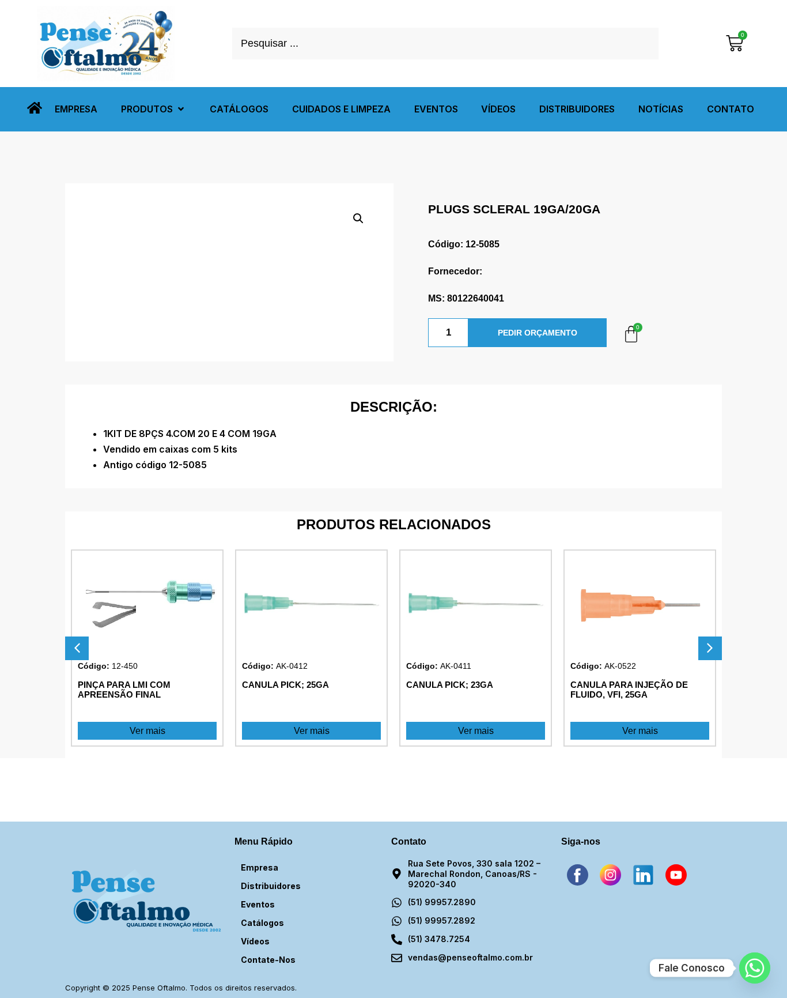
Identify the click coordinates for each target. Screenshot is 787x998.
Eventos (258, 904)
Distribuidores (271, 886)
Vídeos (255, 941)
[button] (153, 109)
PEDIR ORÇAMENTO (537, 332)
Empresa (259, 867)
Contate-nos (268, 960)
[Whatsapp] (754, 968)
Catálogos (262, 923)
